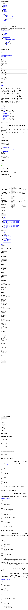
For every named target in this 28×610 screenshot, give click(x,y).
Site (4, 14)
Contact (8, 19)
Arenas (5, 11)
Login (4, 20)
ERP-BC (5, 111)
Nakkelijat (5, 119)
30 (4, 427)
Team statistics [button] (6, 38)
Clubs (4, 7)
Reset (2, 244)
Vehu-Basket (6, 116)
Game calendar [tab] (6, 37)
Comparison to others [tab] (11, 46)
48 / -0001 (11, 220)
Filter (2, 213)
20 (4, 425)
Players (5, 10)
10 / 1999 (11, 225)
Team (2, 30)
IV (12, 189)
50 (4, 430)
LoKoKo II (5, 113)
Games (5, 6)
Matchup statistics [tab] (10, 44)
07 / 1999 (11, 221)
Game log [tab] (5, 35)
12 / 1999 (11, 227)
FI (3, 23)
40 (4, 429)
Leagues (5, 5)
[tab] (14, 254)
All (4, 217)
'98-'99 (12, 188)
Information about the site (12, 16)
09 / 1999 (11, 224)
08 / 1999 (11, 222)
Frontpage (3, 26)
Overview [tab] (5, 33)
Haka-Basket (6, 115)
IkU (4, 118)
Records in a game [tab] (10, 39)
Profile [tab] (4, 34)
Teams (4, 9)
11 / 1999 (11, 226)
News (7, 15)
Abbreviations (9, 18)
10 (4, 424)
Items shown (3, 418)
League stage (6, 30)
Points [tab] (7, 42)
